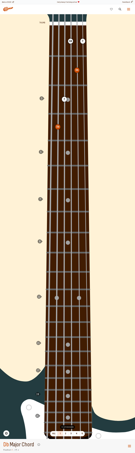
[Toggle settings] (6, 433)
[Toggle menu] (129, 9)
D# (49, 280)
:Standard (68, 427)
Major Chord (22, 444)
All (54, 433)
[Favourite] (111, 9)
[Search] (120, 9)
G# (51, 126)
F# (51, 70)
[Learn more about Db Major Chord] (39, 444)
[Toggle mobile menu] (129, 446)
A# (50, 176)
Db (6, 444)
